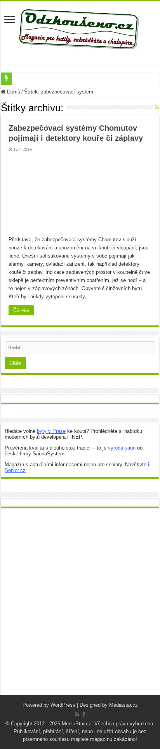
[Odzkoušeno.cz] (80, 27)
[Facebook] (84, 714)
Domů (12, 92)
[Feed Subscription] (157, 107)
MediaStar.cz (76, 724)
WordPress (62, 705)
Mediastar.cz (123, 705)
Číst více (21, 310)
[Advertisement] (80, 607)
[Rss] (77, 714)
